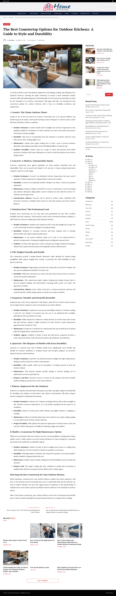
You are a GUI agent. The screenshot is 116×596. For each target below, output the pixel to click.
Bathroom (34, 13)
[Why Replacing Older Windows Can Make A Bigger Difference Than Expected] (90, 82)
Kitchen (75, 13)
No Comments (32, 40)
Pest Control (89, 239)
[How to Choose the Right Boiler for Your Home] (42, 530)
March (90, 178)
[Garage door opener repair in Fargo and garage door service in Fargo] (90, 69)
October (91, 169)
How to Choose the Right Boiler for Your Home (42, 541)
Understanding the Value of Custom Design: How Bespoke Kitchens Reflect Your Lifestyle (15, 569)
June (90, 176)
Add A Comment (43, 580)
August (91, 173)
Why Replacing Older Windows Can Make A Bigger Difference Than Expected (104, 82)
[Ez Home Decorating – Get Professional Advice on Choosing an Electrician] (58, 7)
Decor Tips (21, 13)
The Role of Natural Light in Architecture (97, 137)
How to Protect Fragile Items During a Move (103, 59)
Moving (88, 232)
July (90, 175)
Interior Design (90, 225)
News (87, 235)
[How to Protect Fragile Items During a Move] (90, 60)
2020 (88, 188)
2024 (89, 163)
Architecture (46, 13)
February (91, 180)
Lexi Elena (11, 40)
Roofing (95, 13)
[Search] (112, 1)
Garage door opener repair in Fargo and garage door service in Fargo (103, 70)
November (92, 167)
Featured (88, 215)
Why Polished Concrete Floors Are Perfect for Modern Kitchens (69, 568)
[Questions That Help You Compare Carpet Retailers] (90, 51)
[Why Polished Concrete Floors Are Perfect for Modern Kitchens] (69, 557)
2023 (88, 182)
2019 (88, 190)
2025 (88, 161)
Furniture (58, 13)
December (92, 165)
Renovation (85, 13)
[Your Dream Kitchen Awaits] (42, 557)
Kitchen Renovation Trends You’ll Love (15, 541)
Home (67, 13)
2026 (88, 159)
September (92, 171)
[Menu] (4, 7)
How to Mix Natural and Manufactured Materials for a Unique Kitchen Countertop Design (69, 542)
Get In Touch (6, 1)
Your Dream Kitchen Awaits (39, 567)
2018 (88, 192)
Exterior (88, 211)
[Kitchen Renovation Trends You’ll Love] (15, 530)
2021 (88, 186)
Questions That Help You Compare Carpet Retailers (105, 50)
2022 (88, 184)
